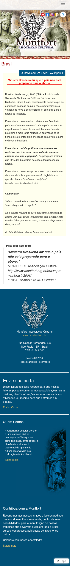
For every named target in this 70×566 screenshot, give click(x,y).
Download (29, 73)
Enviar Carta (10, 407)
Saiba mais (11, 460)
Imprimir (58, 73)
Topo (62, 561)
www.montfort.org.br (34, 335)
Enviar (44, 73)
